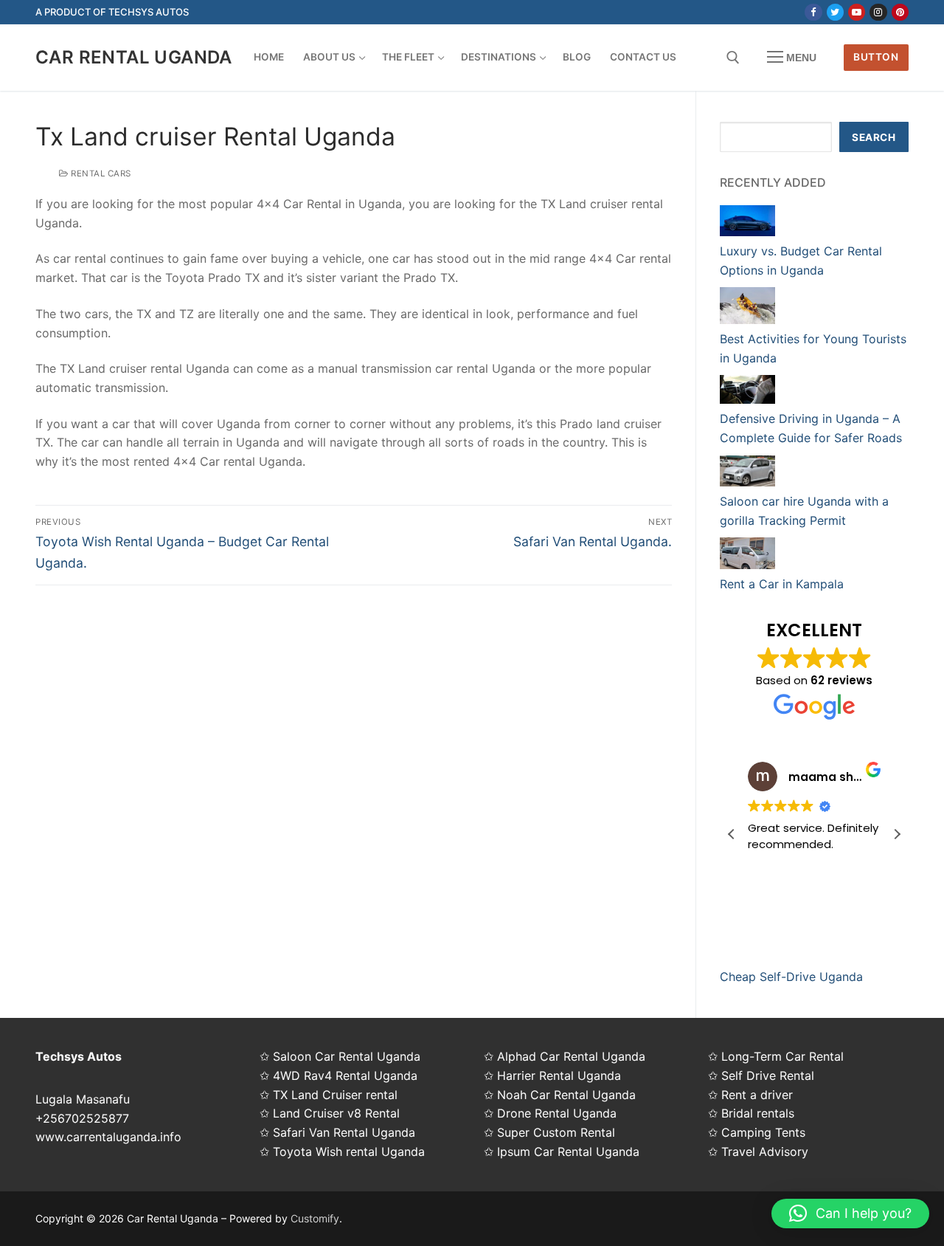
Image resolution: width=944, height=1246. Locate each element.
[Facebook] (813, 12)
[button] (897, 834)
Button (875, 57)
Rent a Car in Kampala (782, 583)
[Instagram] (878, 12)
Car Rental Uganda (133, 57)
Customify (315, 1218)
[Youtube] (856, 12)
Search (873, 137)
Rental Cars (100, 173)
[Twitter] (835, 12)
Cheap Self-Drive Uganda (791, 976)
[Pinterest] (900, 12)
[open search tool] (733, 57)
